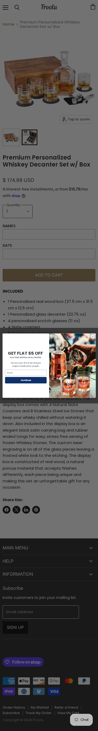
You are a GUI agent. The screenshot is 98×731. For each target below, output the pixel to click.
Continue (25, 379)
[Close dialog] (92, 336)
